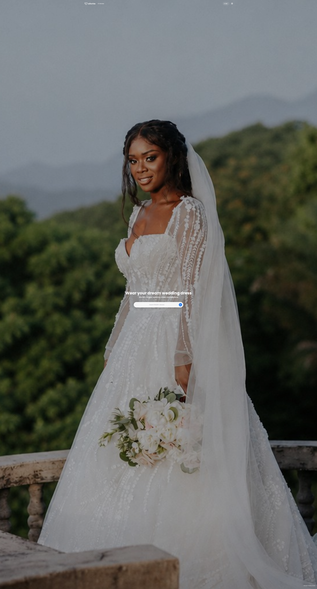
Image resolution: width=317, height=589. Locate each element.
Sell (226, 3)
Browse (102, 3)
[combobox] (158, 305)
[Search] (180, 304)
